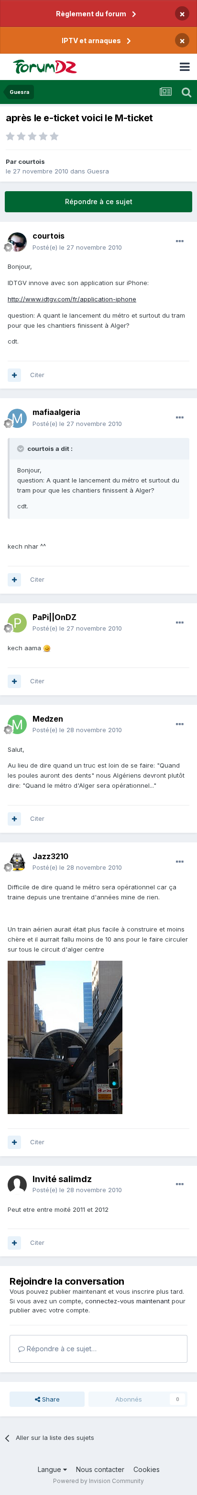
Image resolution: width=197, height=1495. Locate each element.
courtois (31, 161)
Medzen (48, 719)
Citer (37, 375)
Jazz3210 (50, 856)
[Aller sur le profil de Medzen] (17, 724)
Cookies (146, 1469)
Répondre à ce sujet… (61, 1349)
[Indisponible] (65, 1036)
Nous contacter (100, 1469)
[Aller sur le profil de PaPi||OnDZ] (17, 622)
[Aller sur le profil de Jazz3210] (17, 862)
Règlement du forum (91, 14)
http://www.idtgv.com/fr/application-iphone (72, 299)
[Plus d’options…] (179, 241)
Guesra (98, 171)
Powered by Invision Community (98, 1480)
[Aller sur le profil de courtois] (17, 242)
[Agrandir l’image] (47, 648)
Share (50, 1399)
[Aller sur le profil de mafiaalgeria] (17, 418)
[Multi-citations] (14, 375)
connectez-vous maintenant (127, 1301)
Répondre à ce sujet (98, 201)
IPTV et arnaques (91, 40)
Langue (50, 1469)
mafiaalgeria (56, 412)
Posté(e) (77, 247)
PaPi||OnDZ (55, 617)
